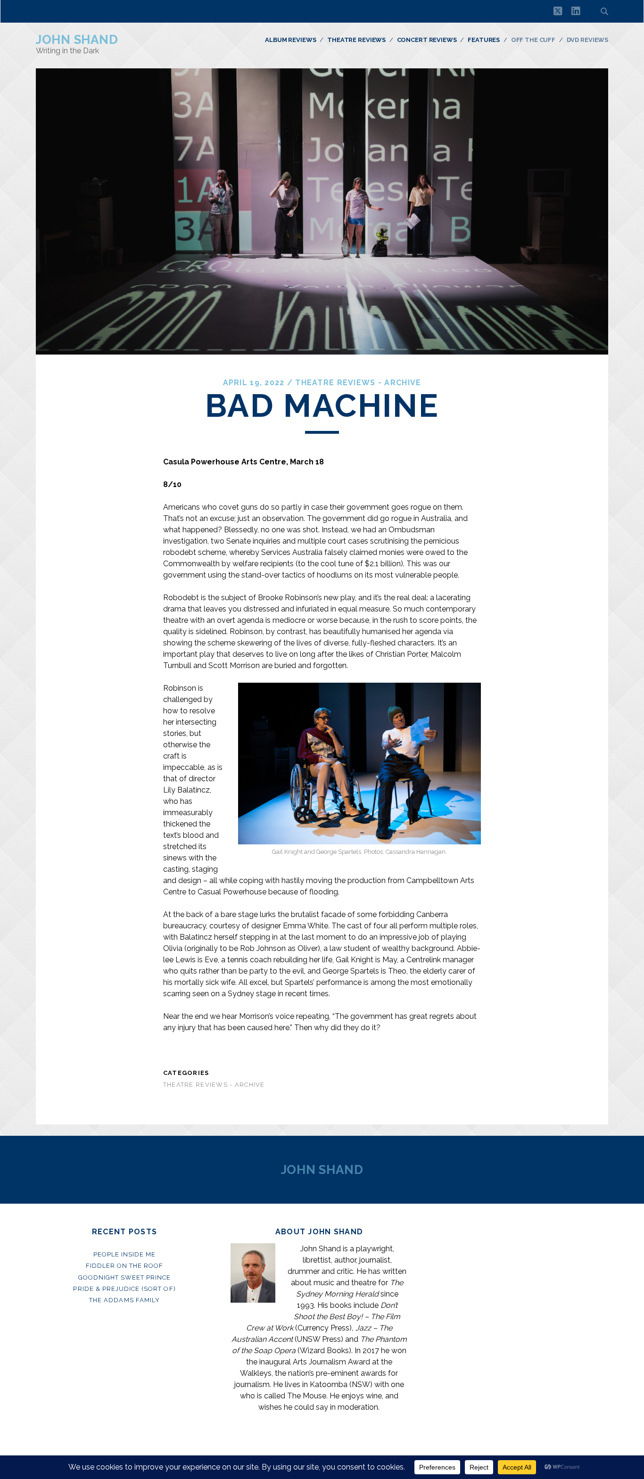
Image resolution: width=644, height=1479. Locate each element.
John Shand (77, 40)
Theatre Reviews (356, 39)
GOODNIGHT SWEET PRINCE (124, 1277)
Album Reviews (290, 39)
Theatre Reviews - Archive (358, 382)
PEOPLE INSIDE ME (124, 1254)
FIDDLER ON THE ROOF (125, 1265)
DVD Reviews (588, 39)
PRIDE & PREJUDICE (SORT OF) (124, 1288)
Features (484, 39)
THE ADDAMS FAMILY (124, 1300)
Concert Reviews (427, 39)
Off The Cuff (533, 39)
